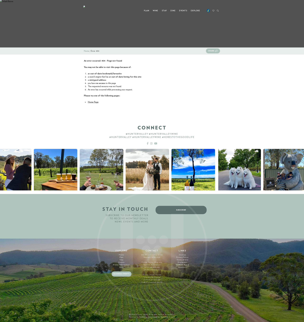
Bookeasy (143, 317)
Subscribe (181, 210)
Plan (146, 11)
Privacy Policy (182, 257)
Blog (121, 267)
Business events (121, 274)
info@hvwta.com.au (152, 270)
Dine (173, 11)
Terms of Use (182, 260)
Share (211, 51)
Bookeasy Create (168, 317)
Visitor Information (121, 265)
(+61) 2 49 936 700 (152, 280)
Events (183, 11)
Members (182, 267)
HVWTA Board (182, 265)
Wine (155, 11)
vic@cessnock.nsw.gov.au (152, 282)
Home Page (93, 102)
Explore (195, 11)
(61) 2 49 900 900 (152, 267)
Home (86, 51)
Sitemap (182, 255)
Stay (164, 11)
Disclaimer (182, 262)
